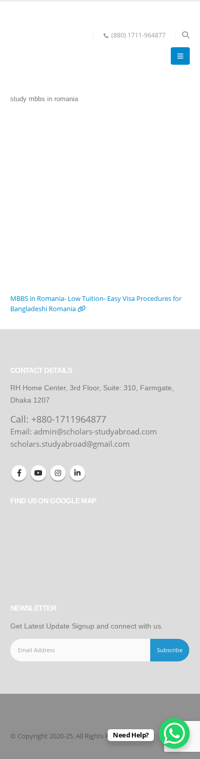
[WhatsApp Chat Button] (174, 733)
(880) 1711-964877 (138, 35)
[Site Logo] (48, 47)
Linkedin (77, 473)
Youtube (38, 473)
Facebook (19, 473)
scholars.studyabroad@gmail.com (70, 444)
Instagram (58, 473)
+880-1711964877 (68, 419)
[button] (185, 35)
